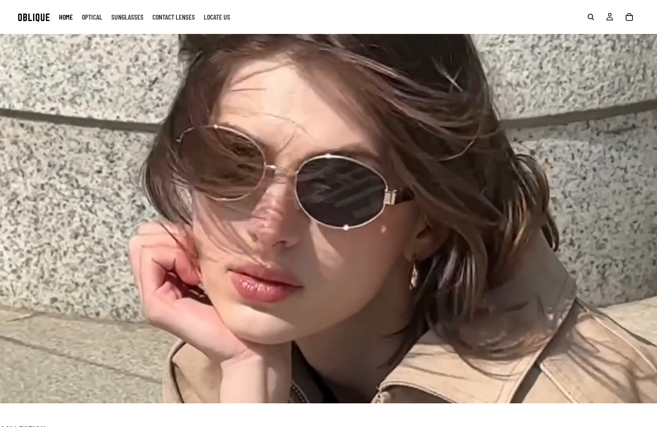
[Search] (591, 17)
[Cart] (629, 17)
